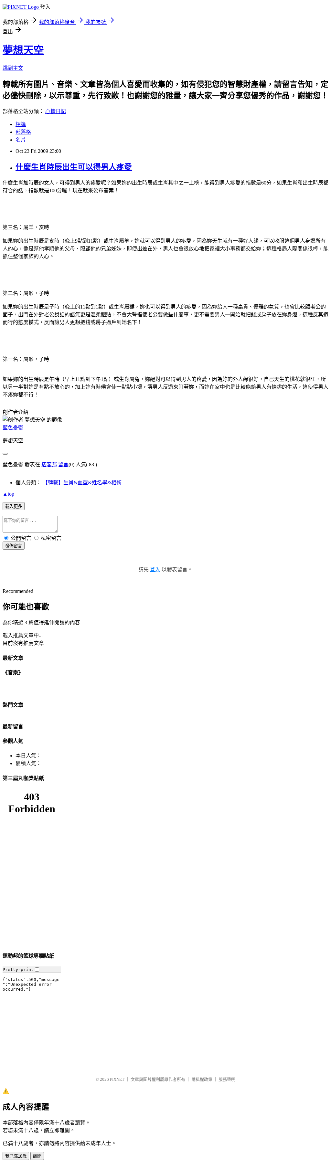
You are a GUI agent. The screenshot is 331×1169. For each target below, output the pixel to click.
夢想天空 (23, 50)
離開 (37, 1156)
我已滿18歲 (16, 1156)
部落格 (23, 132)
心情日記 (55, 111)
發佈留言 (13, 545)
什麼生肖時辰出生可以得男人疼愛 (74, 167)
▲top (8, 494)
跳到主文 (13, 68)
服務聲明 (227, 1079)
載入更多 (13, 506)
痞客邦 (49, 464)
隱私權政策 (201, 1079)
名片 (21, 139)
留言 (63, 464)
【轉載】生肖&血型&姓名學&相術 (82, 482)
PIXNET (117, 1079)
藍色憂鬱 (13, 427)
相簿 (21, 124)
